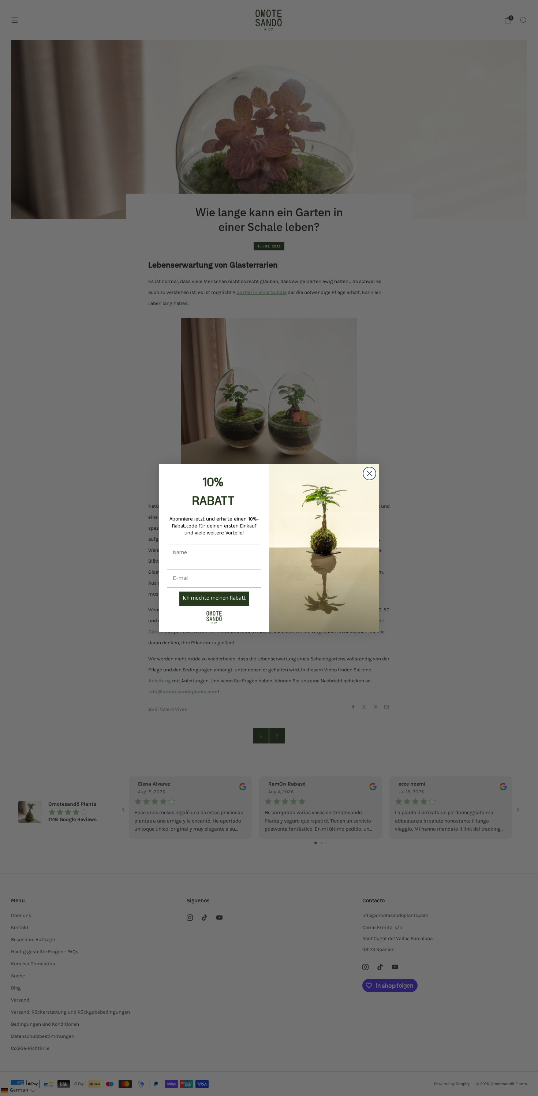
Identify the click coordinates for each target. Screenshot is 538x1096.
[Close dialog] (369, 473)
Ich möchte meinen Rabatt (214, 599)
